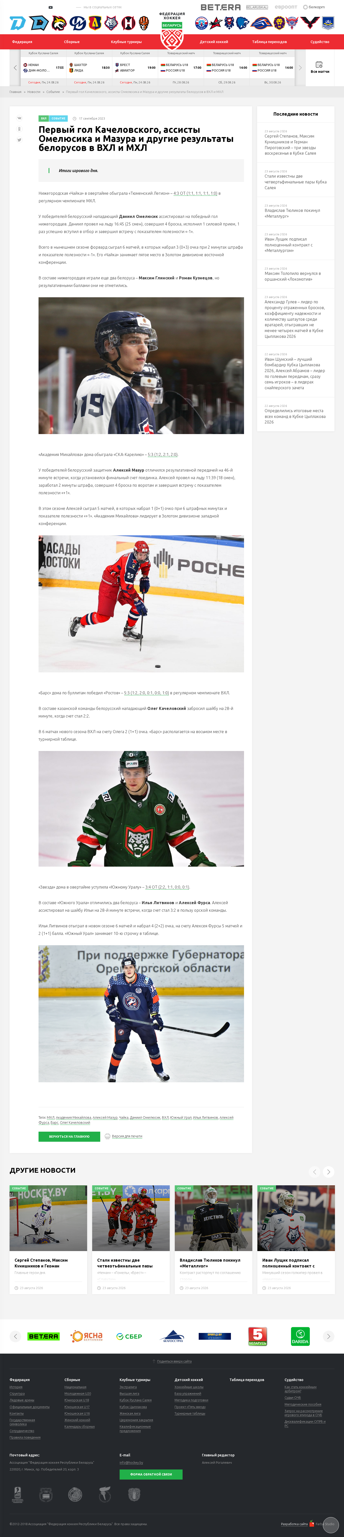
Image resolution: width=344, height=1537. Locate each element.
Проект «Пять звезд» (190, 1407)
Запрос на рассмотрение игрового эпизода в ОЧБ (304, 1413)
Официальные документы (30, 1407)
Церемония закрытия (136, 1420)
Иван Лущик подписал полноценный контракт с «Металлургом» (288, 1266)
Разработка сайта (294, 1524)
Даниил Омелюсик (145, 1118)
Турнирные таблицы (190, 1413)
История (16, 1387)
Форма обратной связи (151, 1474)
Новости (33, 91)
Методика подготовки (191, 1400)
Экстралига (128, 1387)
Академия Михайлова (73, 1118)
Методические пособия (303, 1404)
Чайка (123, 1118)
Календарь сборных (79, 1426)
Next (300, 67)
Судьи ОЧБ (293, 1397)
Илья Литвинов (205, 1118)
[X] (20, 142)
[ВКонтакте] (19, 120)
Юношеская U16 (77, 1413)
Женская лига (130, 1413)
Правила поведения (25, 1437)
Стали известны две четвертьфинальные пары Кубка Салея (125, 1266)
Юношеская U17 (77, 1407)
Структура (17, 1393)
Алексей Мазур (105, 1118)
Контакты (17, 1413)
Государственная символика (22, 1422)
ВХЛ (43, 118)
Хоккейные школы (189, 1387)
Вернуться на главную (69, 1136)
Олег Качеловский (75, 1123)
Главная (15, 91)
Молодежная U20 (77, 1393)
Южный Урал (181, 1118)
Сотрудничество (22, 1430)
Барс (54, 1123)
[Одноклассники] (19, 131)
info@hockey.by (131, 1462)
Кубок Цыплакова (133, 1407)
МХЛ (50, 1118)
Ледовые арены (22, 1400)
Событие (53, 91)
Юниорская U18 (76, 1400)
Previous (15, 67)
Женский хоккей (77, 1420)
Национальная (75, 1387)
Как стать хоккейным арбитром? (301, 1389)
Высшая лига (129, 1393)
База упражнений (188, 1393)
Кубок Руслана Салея (136, 1400)
